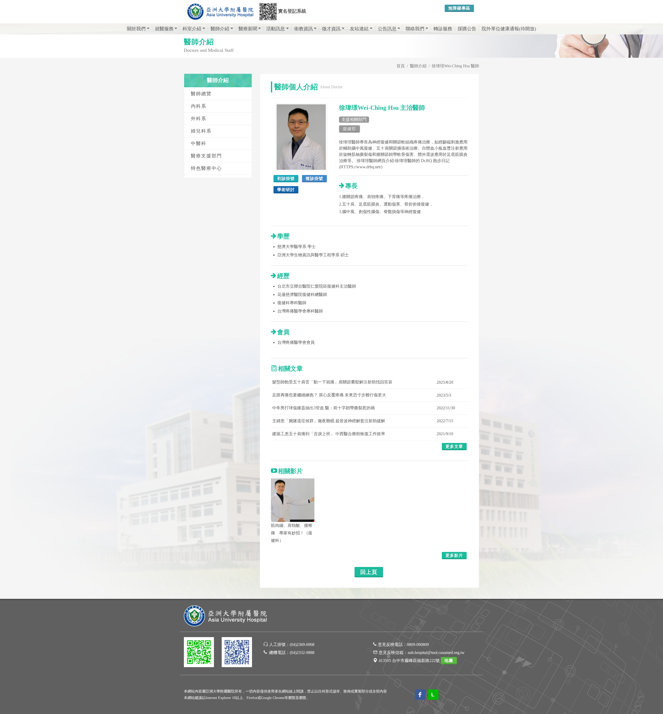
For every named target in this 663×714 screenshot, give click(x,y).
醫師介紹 (220, 28)
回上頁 (368, 572)
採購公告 (467, 28)
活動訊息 (275, 28)
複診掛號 (314, 178)
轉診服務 (443, 28)
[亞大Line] (199, 653)
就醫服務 (164, 28)
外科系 (198, 118)
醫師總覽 (201, 93)
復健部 (349, 129)
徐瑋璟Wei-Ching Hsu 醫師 (455, 66)
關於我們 (136, 28)
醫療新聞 (248, 28)
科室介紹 (192, 28)
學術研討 (286, 189)
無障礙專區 (459, 8)
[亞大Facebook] (237, 653)
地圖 (448, 660)
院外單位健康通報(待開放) (509, 28)
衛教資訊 (303, 28)
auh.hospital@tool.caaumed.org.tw (436, 652)
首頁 (401, 66)
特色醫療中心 (206, 168)
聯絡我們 (415, 28)
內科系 (198, 106)
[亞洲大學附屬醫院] (220, 11)
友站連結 (359, 28)
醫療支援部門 (206, 155)
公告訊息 (387, 28)
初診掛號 (286, 178)
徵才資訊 (331, 28)
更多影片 (454, 555)
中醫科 (198, 143)
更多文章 (454, 446)
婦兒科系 (201, 131)
